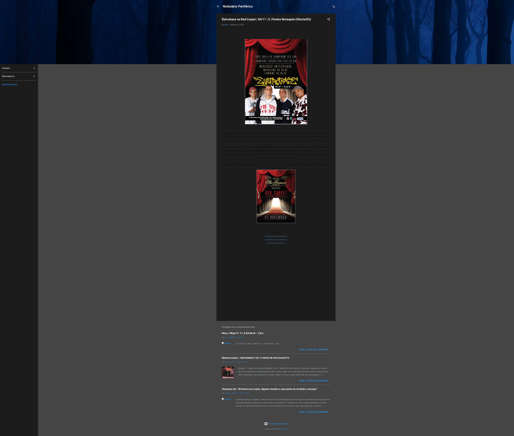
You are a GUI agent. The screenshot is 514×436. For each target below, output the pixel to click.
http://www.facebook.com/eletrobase (276, 239)
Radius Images (283, 429)
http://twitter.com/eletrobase (276, 243)
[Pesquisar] (334, 7)
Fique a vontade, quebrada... (314, 349)
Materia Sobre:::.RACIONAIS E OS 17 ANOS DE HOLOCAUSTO (255, 357)
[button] (328, 20)
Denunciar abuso (10, 84)
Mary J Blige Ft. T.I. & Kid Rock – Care (242, 333)
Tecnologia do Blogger (278, 423)
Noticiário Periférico (238, 6)
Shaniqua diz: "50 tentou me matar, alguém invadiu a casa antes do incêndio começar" (269, 389)
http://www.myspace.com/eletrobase (276, 236)
